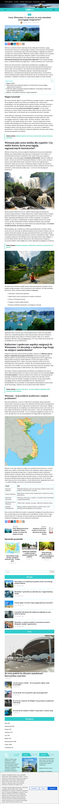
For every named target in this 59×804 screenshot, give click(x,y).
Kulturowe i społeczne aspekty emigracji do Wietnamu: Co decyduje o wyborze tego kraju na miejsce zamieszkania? (29, 89)
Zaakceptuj (52, 788)
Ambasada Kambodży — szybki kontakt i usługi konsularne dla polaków (29, 554)
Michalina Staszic (27, 22)
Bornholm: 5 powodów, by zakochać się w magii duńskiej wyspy (33, 592)
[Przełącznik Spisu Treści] (51, 81)
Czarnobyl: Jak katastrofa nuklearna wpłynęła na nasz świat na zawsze (32, 613)
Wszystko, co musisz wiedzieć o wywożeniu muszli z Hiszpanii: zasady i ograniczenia (32, 623)
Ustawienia (34, 788)
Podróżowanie (9, 741)
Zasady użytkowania (26, 2)
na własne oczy (26, 338)
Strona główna (9, 2)
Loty (6, 735)
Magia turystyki (10, 83)
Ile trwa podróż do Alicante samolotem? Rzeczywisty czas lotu (24, 674)
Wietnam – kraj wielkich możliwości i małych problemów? (22, 92)
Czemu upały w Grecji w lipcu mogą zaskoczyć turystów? (33, 603)
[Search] (53, 9)
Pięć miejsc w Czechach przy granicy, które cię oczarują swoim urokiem (33, 582)
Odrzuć (43, 788)
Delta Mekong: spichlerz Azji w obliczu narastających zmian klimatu (46, 555)
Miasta (7, 738)
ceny (48, 48)
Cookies (16, 2)
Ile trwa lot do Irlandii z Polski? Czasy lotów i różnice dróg (33, 710)
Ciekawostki (8, 726)
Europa (7, 729)
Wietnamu (35, 290)
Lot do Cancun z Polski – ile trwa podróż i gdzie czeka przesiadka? (31, 684)
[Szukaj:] (27, 571)
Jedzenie (7, 732)
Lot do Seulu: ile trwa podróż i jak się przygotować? (30, 693)
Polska (6, 744)
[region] (29, 788)
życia (37, 212)
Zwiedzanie (8, 747)
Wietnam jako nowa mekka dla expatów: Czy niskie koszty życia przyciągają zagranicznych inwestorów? (27, 86)
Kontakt (43, 2)
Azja (29, 14)
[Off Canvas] (5, 9)
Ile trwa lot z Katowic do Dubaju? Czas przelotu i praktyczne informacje (33, 701)
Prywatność (36, 2)
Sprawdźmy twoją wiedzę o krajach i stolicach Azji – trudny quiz (12, 558)
